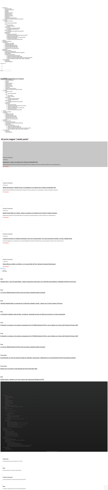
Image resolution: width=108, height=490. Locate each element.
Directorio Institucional (9, 9)
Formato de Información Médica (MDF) (15, 39)
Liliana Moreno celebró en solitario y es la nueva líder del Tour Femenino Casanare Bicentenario (29, 264)
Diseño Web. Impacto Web (52, 451)
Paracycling (7, 33)
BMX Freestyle (8, 30)
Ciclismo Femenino (9, 20)
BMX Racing (7, 27)
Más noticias (2, 268)
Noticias (4, 40)
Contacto (7, 10)
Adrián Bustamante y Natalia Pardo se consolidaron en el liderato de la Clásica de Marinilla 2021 (29, 187)
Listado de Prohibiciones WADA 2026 (14, 56)
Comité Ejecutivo (8, 8)
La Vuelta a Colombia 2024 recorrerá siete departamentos (14, 488)
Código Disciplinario (9, 12)
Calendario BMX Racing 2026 (11, 45)
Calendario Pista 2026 (9, 44)
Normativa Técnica (8, 14)
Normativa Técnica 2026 (12, 38)
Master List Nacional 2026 (12, 36)
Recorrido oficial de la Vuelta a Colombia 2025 (12, 470)
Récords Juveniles (11, 96)
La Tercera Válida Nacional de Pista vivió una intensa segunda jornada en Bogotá (22, 292)
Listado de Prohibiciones (10, 54)
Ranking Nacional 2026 (12, 22)
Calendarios (5, 42)
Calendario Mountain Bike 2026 (11, 46)
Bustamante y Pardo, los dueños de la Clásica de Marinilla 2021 (20, 162)
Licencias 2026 (6, 59)
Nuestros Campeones (7, 41)
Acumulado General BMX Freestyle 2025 (15, 31)
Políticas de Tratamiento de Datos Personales (14, 18)
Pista (6, 23)
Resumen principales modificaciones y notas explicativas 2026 (19, 57)
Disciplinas (5, 19)
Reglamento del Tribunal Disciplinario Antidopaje (15, 52)
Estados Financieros (9, 15)
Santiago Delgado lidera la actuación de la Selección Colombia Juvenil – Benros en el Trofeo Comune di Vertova (31, 303)
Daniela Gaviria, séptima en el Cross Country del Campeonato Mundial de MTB (22, 379)
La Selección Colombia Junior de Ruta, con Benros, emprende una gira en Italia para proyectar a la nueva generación (32, 314)
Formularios (7, 16)
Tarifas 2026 (7, 60)
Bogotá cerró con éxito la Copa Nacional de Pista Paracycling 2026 (18, 368)
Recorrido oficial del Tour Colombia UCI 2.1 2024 (12, 461)
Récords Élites (10, 412)
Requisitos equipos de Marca (11, 17)
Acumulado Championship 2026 (13, 28)
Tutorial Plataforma (8, 61)
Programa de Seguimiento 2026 (13, 55)
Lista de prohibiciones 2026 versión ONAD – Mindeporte (18, 58)
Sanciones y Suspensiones (10, 51)
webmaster (6, 166)
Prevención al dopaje (7, 50)
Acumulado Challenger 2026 (13, 29)
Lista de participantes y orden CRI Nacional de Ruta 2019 (14, 479)
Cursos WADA (8, 53)
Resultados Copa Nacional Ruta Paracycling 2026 (17, 35)
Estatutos (7, 11)
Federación (5, 7)
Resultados (5, 49)
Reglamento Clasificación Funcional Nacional (16, 37)
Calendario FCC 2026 (9, 43)
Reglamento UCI (8, 13)
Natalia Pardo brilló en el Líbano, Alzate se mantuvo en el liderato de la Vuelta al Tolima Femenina (30, 213)
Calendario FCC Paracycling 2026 (12, 48)
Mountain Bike (8, 32)
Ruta (6, 21)
